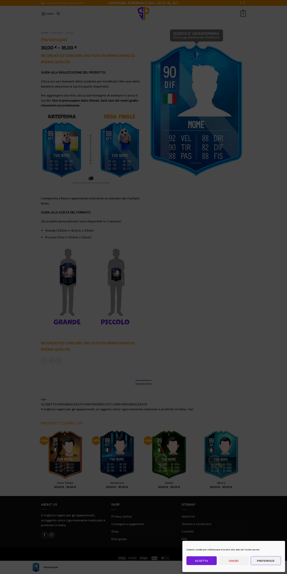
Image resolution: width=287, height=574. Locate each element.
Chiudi (234, 560)
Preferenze (266, 560)
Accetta (201, 560)
